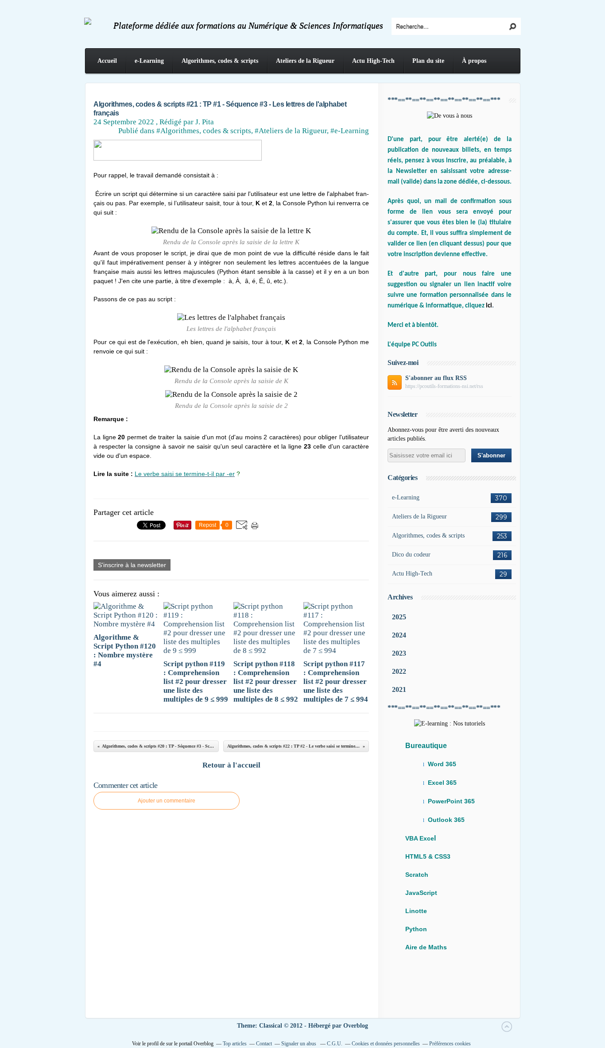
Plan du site (428, 61)
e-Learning (149, 61)
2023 (399, 653)
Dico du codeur (411, 554)
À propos (474, 61)
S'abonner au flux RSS (436, 378)
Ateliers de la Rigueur (305, 61)
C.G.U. (334, 1043)
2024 (399, 635)
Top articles (235, 1043)
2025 (399, 617)
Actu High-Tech (373, 61)
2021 (399, 689)
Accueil (107, 61)
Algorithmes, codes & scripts (220, 61)
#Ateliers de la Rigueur (291, 131)
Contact (264, 1043)
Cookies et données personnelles (386, 1043)
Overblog (355, 1025)
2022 (399, 671)
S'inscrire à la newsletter (132, 564)
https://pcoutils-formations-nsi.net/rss (444, 386)
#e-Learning (349, 131)
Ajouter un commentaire (166, 801)
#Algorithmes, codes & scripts (203, 131)
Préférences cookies (450, 1043)
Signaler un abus (299, 1043)
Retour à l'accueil (231, 765)
